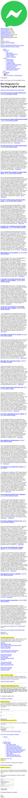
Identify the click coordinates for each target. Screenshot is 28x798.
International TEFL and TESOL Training (10, 46)
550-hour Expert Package (6, 37)
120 (1, 671)
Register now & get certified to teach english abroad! (12, 90)
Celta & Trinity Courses (11, 66)
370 (1, 653)
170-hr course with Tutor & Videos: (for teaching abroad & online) (7, 663)
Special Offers (9, 53)
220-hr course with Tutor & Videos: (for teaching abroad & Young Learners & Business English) (7, 657)
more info (3, 642)
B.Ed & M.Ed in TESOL (12, 69)
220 (1, 660)
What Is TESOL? (10, 55)
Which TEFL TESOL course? (13, 755)
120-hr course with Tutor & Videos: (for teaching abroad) (6, 669)
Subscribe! (3, 729)
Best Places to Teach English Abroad (14, 751)
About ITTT (6, 50)
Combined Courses (5, 32)
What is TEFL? (9, 753)
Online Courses (4, 28)
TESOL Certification (11, 56)
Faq (7, 51)
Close (2, 796)
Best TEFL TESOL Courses (12, 745)
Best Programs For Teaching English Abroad (15, 80)
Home (4, 49)
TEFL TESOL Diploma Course (13, 752)
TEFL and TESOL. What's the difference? (16, 749)
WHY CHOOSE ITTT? (11, 54)
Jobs (4, 71)
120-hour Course (4, 36)
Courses (5, 58)
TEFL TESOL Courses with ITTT (14, 747)
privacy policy (17, 731)
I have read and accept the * (11, 731)
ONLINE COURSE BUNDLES (13, 64)
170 (1, 666)
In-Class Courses (4, 31)
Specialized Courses (5, 33)
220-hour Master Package (6, 34)
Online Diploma (4, 29)
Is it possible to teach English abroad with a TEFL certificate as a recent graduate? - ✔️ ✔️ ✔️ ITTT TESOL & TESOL (13, 280)
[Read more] (23, 116)
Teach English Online (11, 744)
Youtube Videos (7, 743)
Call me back (4, 789)
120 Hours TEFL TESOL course (13, 756)
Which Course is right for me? (13, 68)
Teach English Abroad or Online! (13, 748)
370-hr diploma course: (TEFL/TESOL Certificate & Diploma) (9, 651)
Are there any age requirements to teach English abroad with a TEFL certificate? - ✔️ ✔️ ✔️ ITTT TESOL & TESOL (13, 308)
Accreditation (6, 72)
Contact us (5, 73)
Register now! (4, 719)
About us (5, 736)
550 (1, 649)
